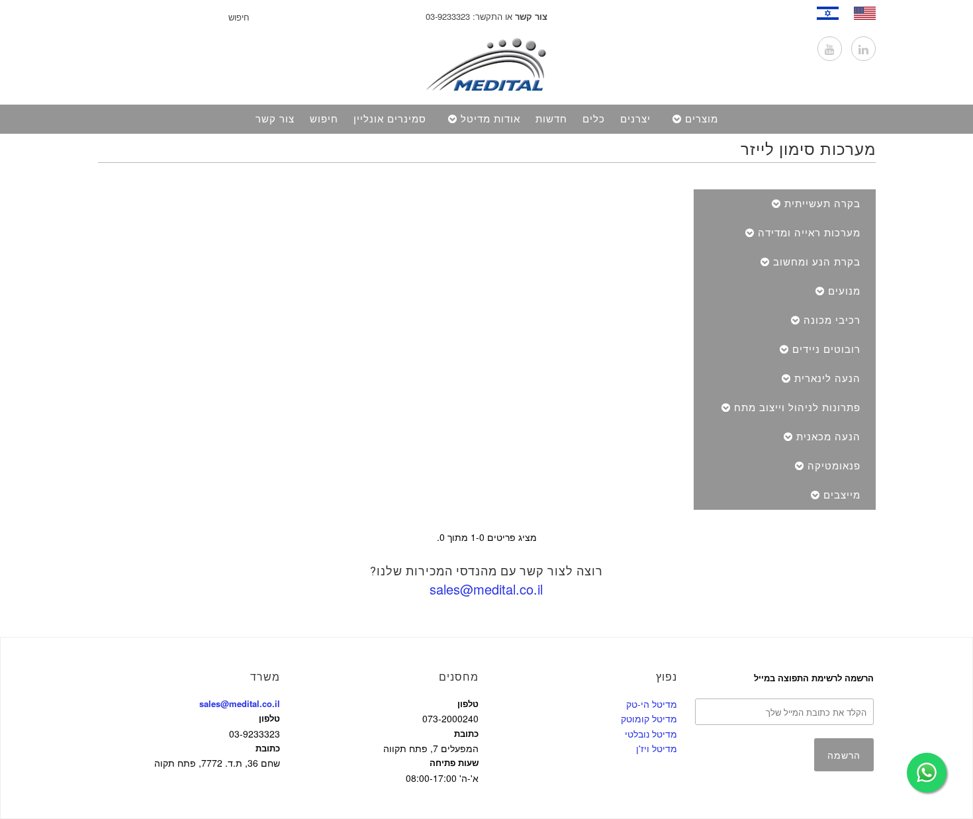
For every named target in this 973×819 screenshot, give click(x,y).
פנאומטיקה (834, 466)
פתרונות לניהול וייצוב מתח (797, 408)
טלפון (269, 718)
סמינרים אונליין (389, 119)
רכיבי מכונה (832, 320)
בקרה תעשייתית (822, 204)
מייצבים (841, 495)
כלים (593, 119)
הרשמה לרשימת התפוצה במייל (813, 677)
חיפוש (324, 119)
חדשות (551, 119)
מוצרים (701, 119)
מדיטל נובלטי (651, 733)
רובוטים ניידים (826, 350)
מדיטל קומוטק (649, 718)
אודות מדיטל (490, 119)
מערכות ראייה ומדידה (809, 233)
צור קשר (275, 119)
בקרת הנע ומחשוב (816, 262)
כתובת (267, 748)
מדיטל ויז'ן (656, 748)
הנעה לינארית (827, 379)
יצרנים (635, 119)
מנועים (844, 291)
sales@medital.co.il (486, 589)
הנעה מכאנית (828, 437)
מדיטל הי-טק (651, 703)
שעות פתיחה (454, 762)
